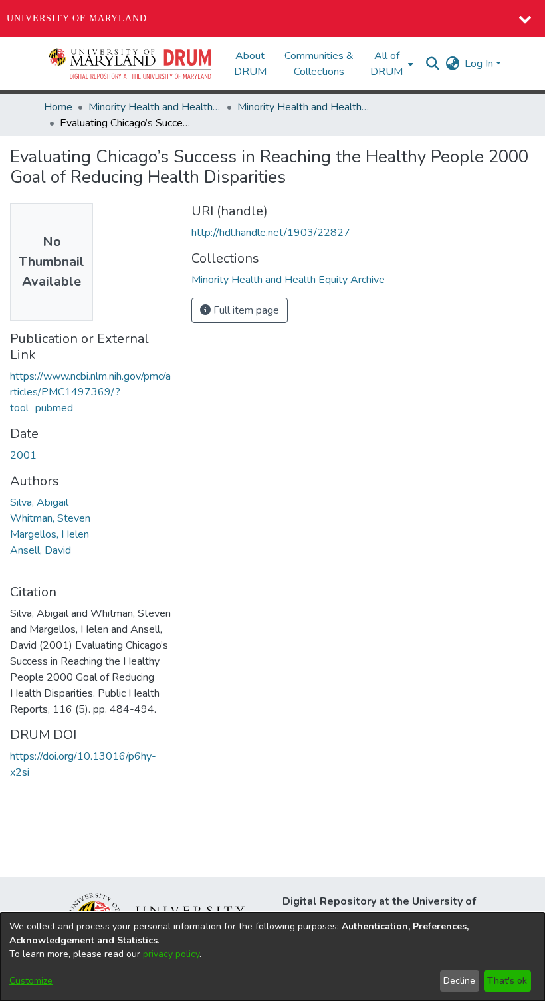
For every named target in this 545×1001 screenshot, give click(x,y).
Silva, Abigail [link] (39, 502)
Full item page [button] (245, 310)
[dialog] (272, 957)
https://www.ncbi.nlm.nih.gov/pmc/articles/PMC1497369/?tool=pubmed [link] (90, 392)
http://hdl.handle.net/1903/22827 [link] (270, 232)
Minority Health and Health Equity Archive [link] (154, 107)
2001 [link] (23, 455)
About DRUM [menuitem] (250, 64)
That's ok (507, 980)
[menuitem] (390, 63)
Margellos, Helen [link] (49, 534)
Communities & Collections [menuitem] (319, 64)
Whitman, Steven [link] (50, 518)
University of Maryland (77, 18)
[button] (131, 64)
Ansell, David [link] (40, 550)
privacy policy (171, 954)
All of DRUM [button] (386, 64)
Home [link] (58, 107)
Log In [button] (480, 63)
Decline (459, 980)
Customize (31, 980)
